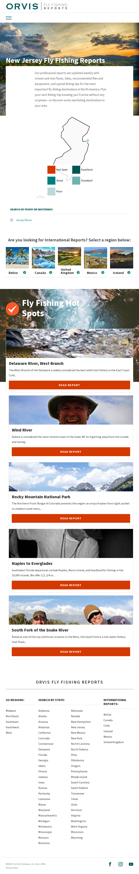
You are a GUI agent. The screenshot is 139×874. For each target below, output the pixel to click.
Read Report (69, 385)
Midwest (11, 710)
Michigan (44, 821)
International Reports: (115, 702)
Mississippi (45, 832)
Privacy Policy (12, 867)
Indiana (43, 777)
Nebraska (77, 710)
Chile (107, 725)
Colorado (44, 738)
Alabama (43, 710)
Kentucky (44, 793)
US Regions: (15, 700)
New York (76, 738)
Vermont (76, 810)
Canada (108, 720)
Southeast (12, 722)
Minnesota (45, 826)
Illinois (42, 771)
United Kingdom (114, 742)
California (44, 732)
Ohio (74, 755)
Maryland (44, 810)
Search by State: (51, 700)
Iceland (108, 731)
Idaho (41, 766)
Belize (107, 714)
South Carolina (80, 782)
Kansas (42, 788)
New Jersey (78, 727)
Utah (74, 804)
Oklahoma (77, 760)
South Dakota (79, 788)
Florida (42, 755)
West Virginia (79, 826)
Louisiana (44, 799)
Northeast (12, 716)
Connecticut (46, 743)
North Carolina (80, 743)
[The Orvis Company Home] (36, 6)
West (9, 732)
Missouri (43, 837)
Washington (78, 821)
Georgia (43, 760)
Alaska (42, 716)
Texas (74, 799)
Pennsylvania (79, 771)
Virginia (75, 815)
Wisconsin (77, 832)
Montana (44, 843)
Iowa (41, 782)
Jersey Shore (24, 220)
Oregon (75, 766)
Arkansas (44, 727)
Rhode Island (79, 777)
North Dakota (79, 749)
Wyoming (77, 837)
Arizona (43, 722)
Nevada (75, 716)
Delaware (44, 749)
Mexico (108, 736)
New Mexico (78, 732)
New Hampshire (81, 722)
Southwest (12, 727)
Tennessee (77, 793)
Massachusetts (47, 815)
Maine (42, 804)
